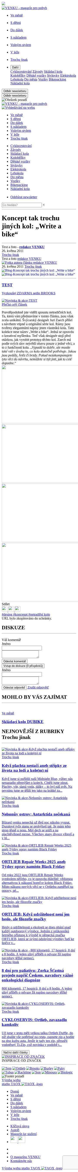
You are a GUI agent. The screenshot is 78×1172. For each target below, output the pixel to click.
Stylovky (53, 75)
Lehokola (16, 79)
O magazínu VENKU (25, 1157)
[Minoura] (49, 1072)
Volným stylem (20, 130)
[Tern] (6, 1068)
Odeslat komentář (14, 661)
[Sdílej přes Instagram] (17, 610)
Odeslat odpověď (14, 687)
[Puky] (59, 1068)
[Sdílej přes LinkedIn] (5, 610)
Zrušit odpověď (38, 687)
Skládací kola (53, 71)
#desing (7, 614)
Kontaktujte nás (21, 1161)
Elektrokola (68, 75)
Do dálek (16, 123)
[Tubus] (8, 1072)
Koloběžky (18, 75)
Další (15, 67)
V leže (14, 134)
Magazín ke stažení (23, 1134)
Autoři (14, 1130)
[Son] (36, 1072)
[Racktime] (23, 1072)
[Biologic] (65, 1072)
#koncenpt (20, 614)
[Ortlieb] (18, 1068)
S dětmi (15, 119)
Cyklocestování (21, 71)
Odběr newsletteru (14, 91)
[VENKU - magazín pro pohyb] (24, 103)
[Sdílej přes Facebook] (11, 610)
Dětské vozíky (36, 75)
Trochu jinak (19, 138)
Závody (37, 71)
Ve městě (16, 115)
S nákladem (18, 127)
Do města (30, 79)
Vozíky (43, 79)
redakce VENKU (29, 258)
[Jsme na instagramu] (21, 1142)
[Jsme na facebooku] (14, 1142)
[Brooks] (33, 1068)
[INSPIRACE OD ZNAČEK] (23, 1056)
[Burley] (47, 1068)
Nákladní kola (20, 83)
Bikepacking (57, 79)
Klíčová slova (19, 1126)
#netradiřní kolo (39, 614)
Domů (14, 1091)
